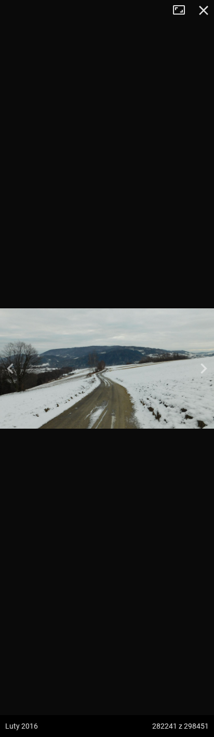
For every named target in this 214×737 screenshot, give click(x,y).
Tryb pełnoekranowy (182, 10)
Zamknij (203, 10)
